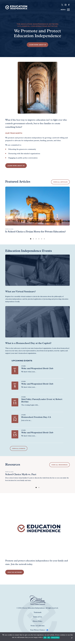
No (49, 637)
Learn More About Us (37, 45)
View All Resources (59, 465)
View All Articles (60, 182)
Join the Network (14, 572)
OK (45, 637)
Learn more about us (16, 165)
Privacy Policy (55, 637)
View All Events (18, 448)
